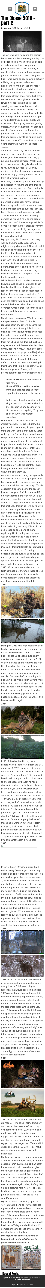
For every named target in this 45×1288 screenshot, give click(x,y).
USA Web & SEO (26, 1284)
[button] (10, 9)
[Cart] (35, 9)
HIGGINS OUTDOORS (29, 1277)
